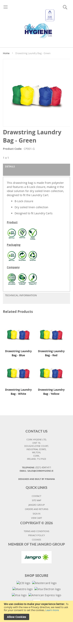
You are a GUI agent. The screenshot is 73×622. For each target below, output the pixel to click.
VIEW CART (36, 517)
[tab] (36, 170)
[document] (36, 611)
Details (10, 166)
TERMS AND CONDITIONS (36, 531)
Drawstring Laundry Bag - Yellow (51, 392)
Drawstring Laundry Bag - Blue (18, 353)
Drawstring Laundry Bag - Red (51, 353)
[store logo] (36, 19)
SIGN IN (36, 513)
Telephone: (36, 467)
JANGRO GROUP (36, 504)
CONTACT (36, 496)
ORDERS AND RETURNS (36, 509)
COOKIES (36, 539)
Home (6, 53)
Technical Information (21, 295)
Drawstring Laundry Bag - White (18, 392)
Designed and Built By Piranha (36, 478)
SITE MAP (36, 500)
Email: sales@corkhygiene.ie (36, 470)
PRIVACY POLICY (36, 535)
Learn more (52, 610)
